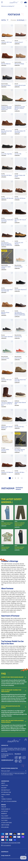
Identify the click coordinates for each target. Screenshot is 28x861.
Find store (4, 785)
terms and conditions (19, 773)
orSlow (3, 806)
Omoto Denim (5, 825)
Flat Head (4, 820)
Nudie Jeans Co (5, 809)
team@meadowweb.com (7, 760)
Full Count (4, 816)
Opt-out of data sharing (8, 801)
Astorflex (4, 811)
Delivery (4, 787)
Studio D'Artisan (6, 822)
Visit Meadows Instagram (19, 488)
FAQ (2, 796)
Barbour (4, 813)
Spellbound (5, 827)
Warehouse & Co (6, 818)
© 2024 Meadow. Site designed (10, 842)
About (3, 783)
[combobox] (14, 6)
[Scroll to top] (25, 740)
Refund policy (5, 790)
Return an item (6, 792)
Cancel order (5, 794)
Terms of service (6, 799)
